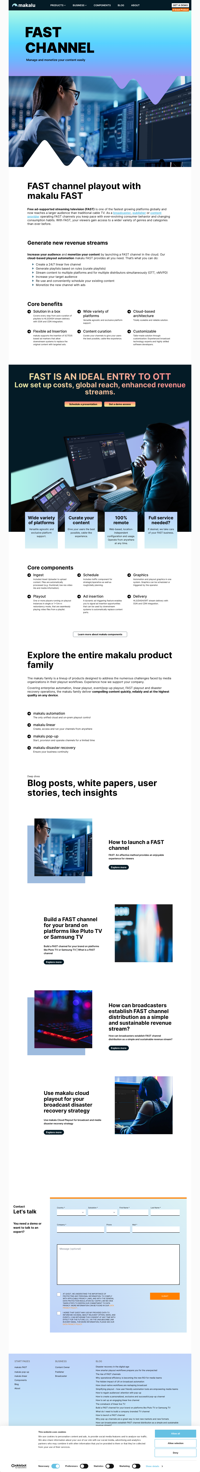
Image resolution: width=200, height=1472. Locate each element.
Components (102, 5)
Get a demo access (120, 404)
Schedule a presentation (83, 404)
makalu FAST (20, 1367)
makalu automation (49, 713)
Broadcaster (61, 1376)
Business (78, 5)
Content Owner (62, 1367)
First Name (124, 1208)
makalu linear (44, 725)
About (135, 5)
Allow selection (175, 1443)
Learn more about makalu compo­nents (100, 634)
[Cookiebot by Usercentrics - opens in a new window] (19, 1466)
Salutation (93, 1208)
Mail (134, 1225)
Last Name (156, 1208)
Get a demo (180, 5)
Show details (152, 1466)
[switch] (84, 1466)
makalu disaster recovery (54, 748)
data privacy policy (72, 1324)
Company (61, 1225)
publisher (139, 213)
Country (61, 1208)
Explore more (119, 867)
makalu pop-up (45, 736)
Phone (109, 1225)
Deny (175, 1452)
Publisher (59, 1372)
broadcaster (122, 213)
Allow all (175, 1433)
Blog (121, 5)
